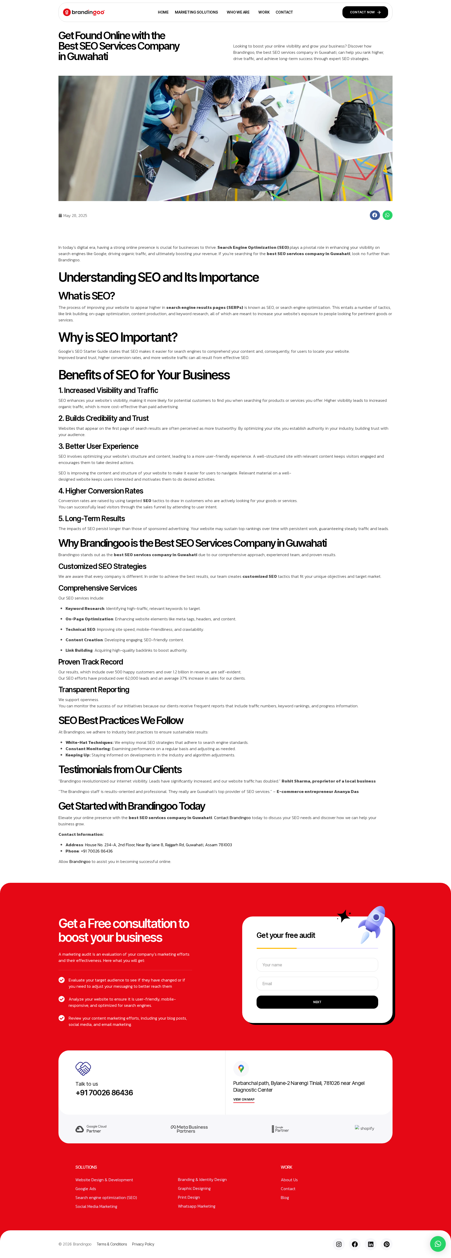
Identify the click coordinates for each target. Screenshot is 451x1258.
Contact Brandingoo (233, 817)
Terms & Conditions (112, 1244)
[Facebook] (355, 1244)
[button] (375, 215)
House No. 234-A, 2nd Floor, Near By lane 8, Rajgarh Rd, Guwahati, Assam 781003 (158, 845)
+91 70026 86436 (96, 851)
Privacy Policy (143, 1244)
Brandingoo (80, 861)
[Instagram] (339, 1244)
